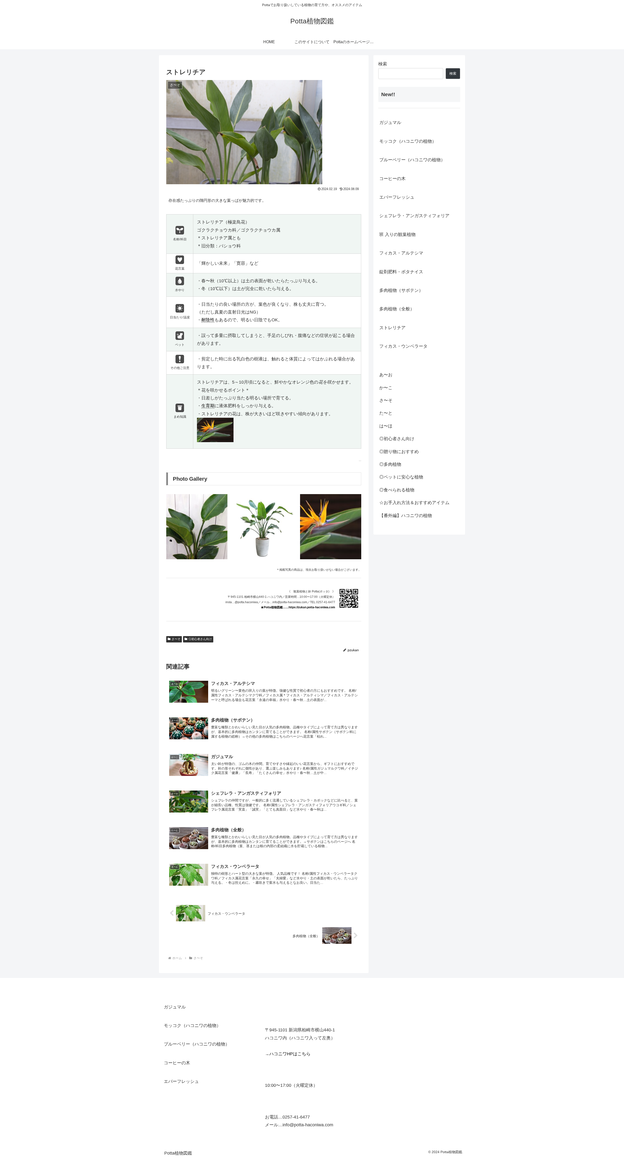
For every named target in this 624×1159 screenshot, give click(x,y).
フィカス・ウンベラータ (403, 346)
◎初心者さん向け (200, 639)
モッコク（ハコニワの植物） (407, 141)
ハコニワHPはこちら (290, 1053)
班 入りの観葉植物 (397, 234)
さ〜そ (176, 639)
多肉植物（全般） (396, 308)
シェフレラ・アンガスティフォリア (414, 215)
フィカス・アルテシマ (401, 253)
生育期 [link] (207, 405)
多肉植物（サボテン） (401, 290)
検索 (382, 63)
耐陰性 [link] (207, 319)
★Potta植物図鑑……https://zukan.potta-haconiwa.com (298, 607)
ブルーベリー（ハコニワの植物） (412, 159)
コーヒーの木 (392, 178)
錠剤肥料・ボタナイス (401, 271)
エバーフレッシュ (396, 197)
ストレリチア (392, 327)
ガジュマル (390, 122)
